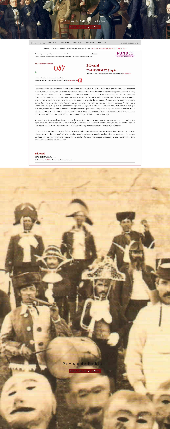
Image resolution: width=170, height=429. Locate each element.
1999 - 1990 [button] (89, 43)
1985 (100, 73)
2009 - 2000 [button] (77, 43)
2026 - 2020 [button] (52, 43)
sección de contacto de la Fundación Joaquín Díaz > (108, 48)
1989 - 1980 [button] (102, 43)
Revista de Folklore (37, 43)
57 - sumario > (126, 73)
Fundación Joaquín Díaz (129, 43)
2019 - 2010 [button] (65, 43)
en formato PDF (73, 80)
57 (71, 160)
